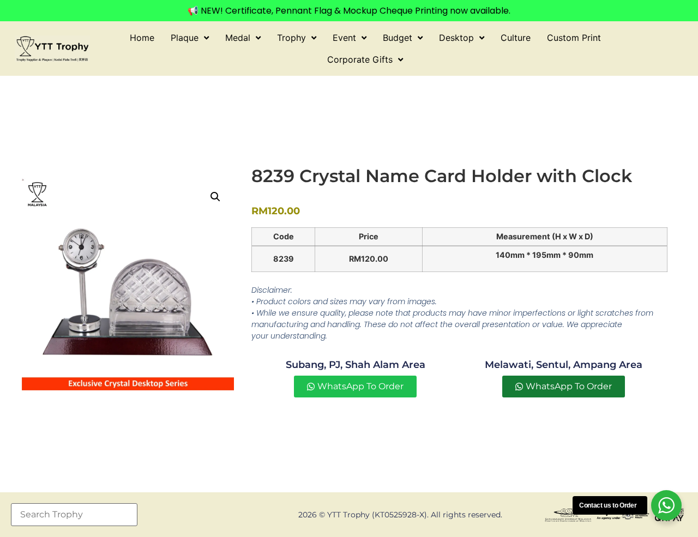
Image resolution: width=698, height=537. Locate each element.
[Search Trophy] (74, 514)
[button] (215, 197)
